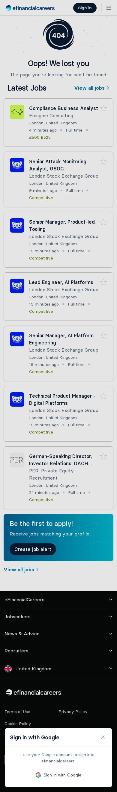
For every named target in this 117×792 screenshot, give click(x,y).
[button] (58, 396)
